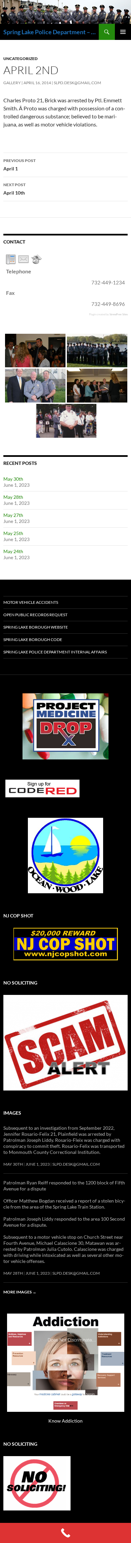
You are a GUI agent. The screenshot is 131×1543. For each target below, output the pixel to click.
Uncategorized (20, 58)
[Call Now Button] (65, 1533)
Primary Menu (123, 32)
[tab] (10, 259)
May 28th (13, 497)
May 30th (13, 479)
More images (19, 1291)
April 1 (19, 164)
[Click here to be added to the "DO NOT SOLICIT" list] (37, 1483)
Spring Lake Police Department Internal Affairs (55, 651)
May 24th (13, 551)
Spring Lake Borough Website (35, 627)
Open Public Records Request (35, 614)
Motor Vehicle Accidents (30, 602)
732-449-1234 (108, 282)
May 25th (13, 533)
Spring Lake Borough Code (32, 639)
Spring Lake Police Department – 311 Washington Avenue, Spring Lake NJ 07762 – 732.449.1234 (51, 32)
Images (12, 1113)
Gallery (12, 82)
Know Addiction (65, 1421)
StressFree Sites (119, 314)
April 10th (14, 189)
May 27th (13, 515)
